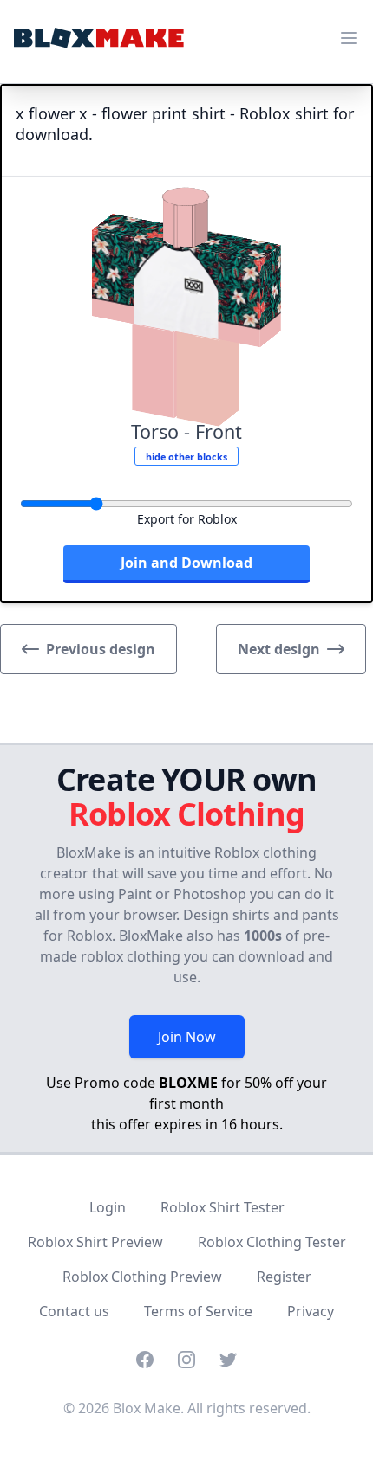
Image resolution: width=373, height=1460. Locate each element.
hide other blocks (186, 456)
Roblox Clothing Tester (272, 1241)
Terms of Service (198, 1311)
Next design (279, 649)
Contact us (74, 1311)
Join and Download (186, 562)
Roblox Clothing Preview (142, 1276)
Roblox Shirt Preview (95, 1241)
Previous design (100, 649)
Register (284, 1276)
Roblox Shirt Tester (222, 1207)
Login (107, 1207)
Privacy (310, 1311)
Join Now (187, 1036)
